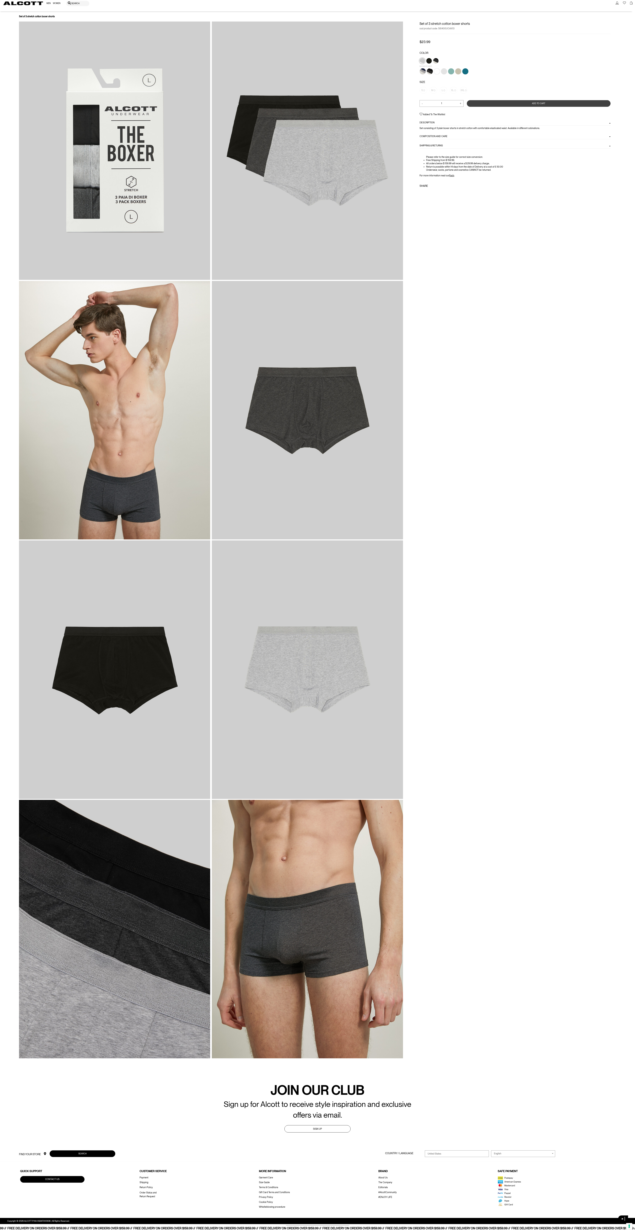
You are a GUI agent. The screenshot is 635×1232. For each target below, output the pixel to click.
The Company (385, 1182)
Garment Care (266, 1177)
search (82, 1153)
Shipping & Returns (431, 145)
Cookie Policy (266, 1202)
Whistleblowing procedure (272, 1207)
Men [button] (48, 3)
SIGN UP (317, 1129)
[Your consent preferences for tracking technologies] (629, 1226)
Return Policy (146, 1187)
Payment (144, 1177)
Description (427, 122)
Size (422, 82)
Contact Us (52, 1179)
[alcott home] (23, 3)
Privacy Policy (266, 1197)
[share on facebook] (421, 193)
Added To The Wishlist (434, 114)
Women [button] (56, 3)
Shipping (144, 1182)
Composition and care (433, 136)
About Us (383, 1177)
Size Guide (264, 1182)
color (424, 52)
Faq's (451, 175)
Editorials (383, 1187)
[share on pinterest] (431, 193)
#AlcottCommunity (387, 1192)
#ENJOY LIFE (385, 1197)
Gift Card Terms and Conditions (274, 1192)
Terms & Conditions (268, 1187)
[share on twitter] (426, 193)
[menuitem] (48, 3)
